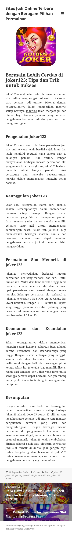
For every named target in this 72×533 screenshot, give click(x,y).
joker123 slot (44, 475)
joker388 (31, 111)
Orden (36, 472)
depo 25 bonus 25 (38, 414)
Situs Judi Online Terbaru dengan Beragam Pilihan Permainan (29, 13)
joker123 (58, 472)
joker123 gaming (14, 475)
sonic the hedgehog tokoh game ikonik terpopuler (30, 525)
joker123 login (30, 475)
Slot (46, 472)
